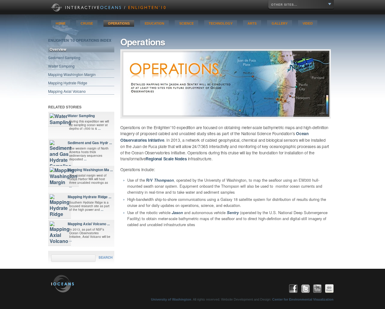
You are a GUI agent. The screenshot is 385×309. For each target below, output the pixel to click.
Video (308, 23)
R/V (160, 180)
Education (154, 23)
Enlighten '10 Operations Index (79, 40)
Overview (58, 49)
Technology (221, 23)
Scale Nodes (174, 159)
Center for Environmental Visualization (303, 299)
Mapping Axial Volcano (67, 91)
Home (61, 23)
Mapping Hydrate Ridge (67, 83)
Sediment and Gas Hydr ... (90, 142)
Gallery (280, 23)
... (99, 128)
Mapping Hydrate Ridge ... (89, 196)
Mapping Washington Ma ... (90, 169)
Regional (154, 159)
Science (186, 23)
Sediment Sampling (64, 57)
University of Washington (171, 299)
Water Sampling (61, 66)
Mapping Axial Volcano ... (89, 223)
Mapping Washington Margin (72, 74)
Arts (252, 23)
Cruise (87, 23)
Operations (119, 23)
